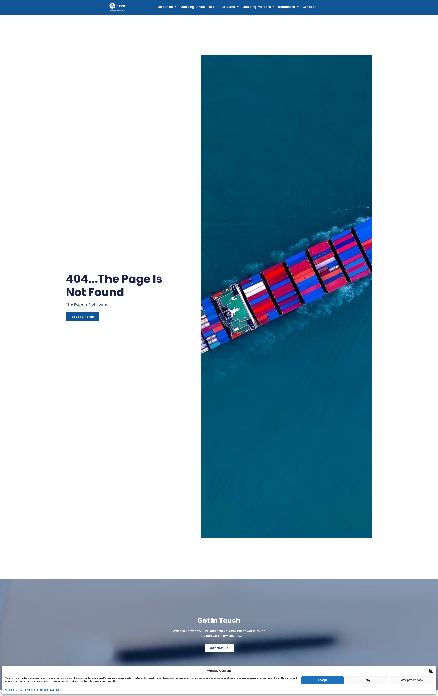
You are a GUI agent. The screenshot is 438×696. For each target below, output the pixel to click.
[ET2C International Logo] (117, 7)
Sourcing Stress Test (197, 7)
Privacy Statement (36, 689)
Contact (309, 7)
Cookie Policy (13, 689)
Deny (367, 680)
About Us (165, 7)
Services (228, 7)
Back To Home (82, 316)
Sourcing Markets (256, 7)
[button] (431, 670)
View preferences (411, 680)
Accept (322, 680)
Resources (286, 7)
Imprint (54, 689)
